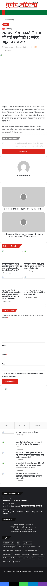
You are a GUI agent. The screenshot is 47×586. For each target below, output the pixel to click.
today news (6, 561)
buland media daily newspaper (12, 550)
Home (5, 20)
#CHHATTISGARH (8, 543)
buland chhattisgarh (9, 547)
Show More (22, 151)
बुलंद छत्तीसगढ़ (16, 561)
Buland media (22, 547)
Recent (7, 425)
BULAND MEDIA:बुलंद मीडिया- (27, 432)
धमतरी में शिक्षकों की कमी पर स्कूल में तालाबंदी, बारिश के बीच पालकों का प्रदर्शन (29, 444)
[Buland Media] (21, 5)
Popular (22, 425)
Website (4, 364)
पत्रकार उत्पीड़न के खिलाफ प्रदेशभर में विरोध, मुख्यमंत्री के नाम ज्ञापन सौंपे (34, 292)
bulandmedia (9, 47)
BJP (18, 543)
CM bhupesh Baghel (9, 558)
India (27, 558)
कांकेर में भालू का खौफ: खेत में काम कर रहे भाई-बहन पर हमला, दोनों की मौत (34, 266)
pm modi (40, 558)
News (33, 558)
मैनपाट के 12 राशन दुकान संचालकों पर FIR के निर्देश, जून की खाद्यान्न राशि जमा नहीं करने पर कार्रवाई (30, 455)
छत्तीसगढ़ (11, 20)
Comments (38, 425)
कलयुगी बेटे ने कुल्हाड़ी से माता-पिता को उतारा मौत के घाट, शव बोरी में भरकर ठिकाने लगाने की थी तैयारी (30, 465)
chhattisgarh (6, 554)
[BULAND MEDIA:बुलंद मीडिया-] (8, 435)
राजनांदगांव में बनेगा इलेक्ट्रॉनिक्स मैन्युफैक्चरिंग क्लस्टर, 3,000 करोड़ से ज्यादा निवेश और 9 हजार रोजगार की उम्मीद (11, 294)
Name (4, 345)
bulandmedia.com (34, 547)
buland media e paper (31, 550)
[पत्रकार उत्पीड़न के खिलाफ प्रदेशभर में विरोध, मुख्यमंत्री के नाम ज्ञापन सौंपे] (34, 282)
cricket (20, 558)
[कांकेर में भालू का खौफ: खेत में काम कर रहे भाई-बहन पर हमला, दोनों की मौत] (34, 256)
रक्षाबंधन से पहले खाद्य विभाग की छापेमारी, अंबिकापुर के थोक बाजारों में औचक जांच (29, 476)
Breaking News (27, 543)
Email (4, 354)
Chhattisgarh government (21, 554)
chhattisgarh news (37, 554)
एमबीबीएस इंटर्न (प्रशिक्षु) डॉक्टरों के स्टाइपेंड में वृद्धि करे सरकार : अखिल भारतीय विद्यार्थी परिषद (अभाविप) (12, 267)
